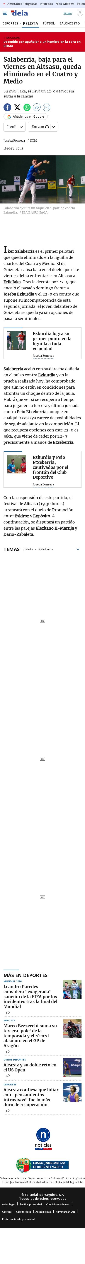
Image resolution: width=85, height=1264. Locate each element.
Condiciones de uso (58, 1204)
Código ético (23, 1211)
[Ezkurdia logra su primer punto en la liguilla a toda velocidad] (16, 340)
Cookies (7, 1211)
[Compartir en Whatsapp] (27, 108)
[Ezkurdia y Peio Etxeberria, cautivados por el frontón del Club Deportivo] (16, 464)
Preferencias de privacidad (18, 1219)
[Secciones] (5, 13)
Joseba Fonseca (14, 141)
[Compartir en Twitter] (17, 108)
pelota (28, 549)
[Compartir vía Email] (47, 108)
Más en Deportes (25, 975)
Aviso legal (8, 1204)
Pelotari (44, 549)
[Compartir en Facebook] (7, 108)
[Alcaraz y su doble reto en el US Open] (72, 1067)
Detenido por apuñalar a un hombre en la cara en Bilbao (42, 44)
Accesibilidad (43, 1211)
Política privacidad (31, 1204)
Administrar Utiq (65, 1211)
